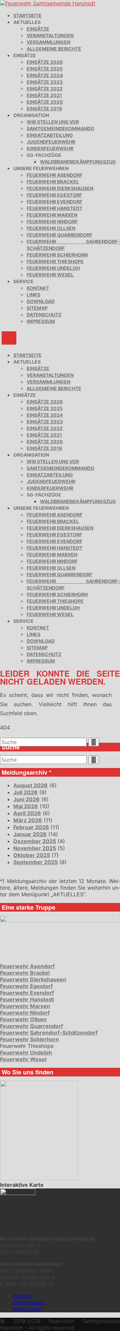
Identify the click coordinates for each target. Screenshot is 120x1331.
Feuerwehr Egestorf (54, 195)
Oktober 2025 (31, 855)
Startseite (27, 15)
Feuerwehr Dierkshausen (60, 188)
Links (33, 294)
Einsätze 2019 (44, 108)
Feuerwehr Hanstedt (54, 208)
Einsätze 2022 (45, 88)
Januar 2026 (30, 834)
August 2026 (30, 785)
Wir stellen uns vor (53, 122)
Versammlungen (48, 42)
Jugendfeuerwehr (51, 142)
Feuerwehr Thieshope (55, 261)
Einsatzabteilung (50, 135)
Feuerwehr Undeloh (53, 268)
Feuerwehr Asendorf (54, 175)
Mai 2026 (25, 806)
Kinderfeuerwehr (50, 148)
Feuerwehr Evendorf (54, 201)
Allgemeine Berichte (54, 49)
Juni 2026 (26, 799)
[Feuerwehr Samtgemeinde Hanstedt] (47, 3)
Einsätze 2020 (45, 102)
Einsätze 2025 (45, 68)
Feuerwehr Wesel (50, 274)
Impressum (41, 321)
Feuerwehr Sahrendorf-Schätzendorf (49, 1032)
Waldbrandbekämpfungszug (78, 162)
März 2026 (27, 820)
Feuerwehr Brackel (53, 181)
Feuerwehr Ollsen (51, 228)
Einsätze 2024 (45, 75)
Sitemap (37, 308)
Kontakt (38, 288)
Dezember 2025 (34, 841)
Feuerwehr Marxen (52, 215)
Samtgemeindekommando (60, 128)
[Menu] (9, 338)
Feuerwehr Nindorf (52, 221)
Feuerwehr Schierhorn (57, 255)
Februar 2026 (31, 827)
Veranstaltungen (50, 35)
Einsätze (38, 29)
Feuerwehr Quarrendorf (59, 235)
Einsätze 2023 (45, 82)
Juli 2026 (25, 792)
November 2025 (34, 848)
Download (41, 301)
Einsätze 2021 (44, 95)
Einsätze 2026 (45, 62)
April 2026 (27, 813)
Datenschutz (44, 314)
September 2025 (35, 862)
